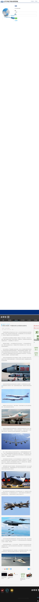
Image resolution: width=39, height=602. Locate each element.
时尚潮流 (35, 320)
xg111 (2, 385)
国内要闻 (9, 320)
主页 (5, 324)
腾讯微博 (7, 592)
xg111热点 (29, 320)
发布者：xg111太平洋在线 (6, 328)
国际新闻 (16, 320)
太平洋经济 (23, 320)
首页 (3, 320)
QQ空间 (12, 592)
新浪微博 (2, 592)
